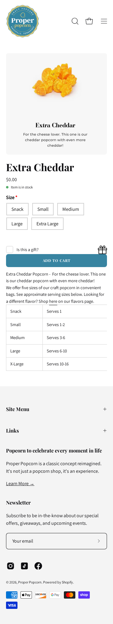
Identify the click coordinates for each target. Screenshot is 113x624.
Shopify (67, 582)
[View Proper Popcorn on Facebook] (38, 565)
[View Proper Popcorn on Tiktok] (24, 565)
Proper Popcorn (30, 582)
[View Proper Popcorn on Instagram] (10, 565)
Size (10, 197)
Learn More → (20, 483)
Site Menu (17, 409)
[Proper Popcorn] (22, 21)
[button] (74, 21)
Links (12, 430)
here (53, 301)
